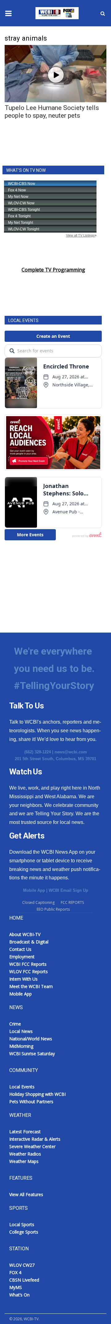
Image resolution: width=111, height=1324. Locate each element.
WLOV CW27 (22, 1265)
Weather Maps (24, 1161)
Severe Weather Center (32, 1146)
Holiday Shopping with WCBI (37, 1094)
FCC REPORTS (72, 902)
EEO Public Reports (53, 909)
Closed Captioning (38, 902)
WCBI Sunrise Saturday (32, 1053)
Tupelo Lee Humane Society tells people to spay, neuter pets (52, 111)
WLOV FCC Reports (28, 971)
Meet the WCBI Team (31, 986)
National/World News (30, 1039)
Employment (22, 957)
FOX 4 (15, 1272)
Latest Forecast (25, 1132)
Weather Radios (25, 1154)
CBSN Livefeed (24, 1280)
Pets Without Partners (31, 1101)
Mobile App (34, 890)
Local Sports (21, 1224)
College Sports (23, 1232)
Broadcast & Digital (28, 942)
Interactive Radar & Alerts (34, 1139)
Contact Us (20, 949)
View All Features (26, 1194)
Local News (21, 1031)
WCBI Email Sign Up (68, 890)
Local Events (22, 1087)
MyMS (15, 1287)
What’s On (19, 1295)
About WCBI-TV (24, 934)
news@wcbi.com (71, 752)
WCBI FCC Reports (28, 964)
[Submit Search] (102, 13)
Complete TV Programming (53, 269)
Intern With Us (23, 979)
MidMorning (21, 1046)
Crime (15, 1024)
